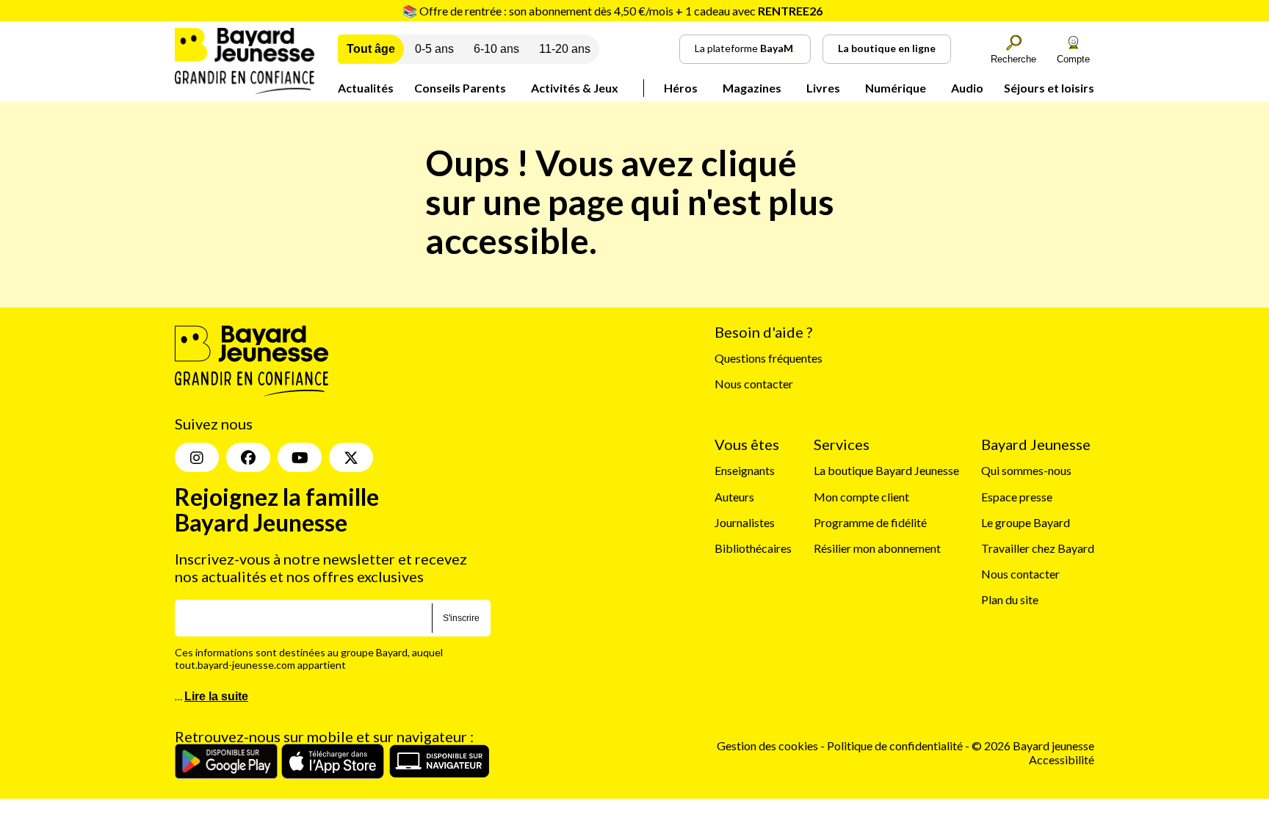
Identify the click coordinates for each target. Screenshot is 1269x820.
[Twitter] (351, 457)
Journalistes (745, 522)
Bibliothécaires (753, 548)
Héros (681, 88)
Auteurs (734, 497)
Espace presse (1016, 497)
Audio (967, 88)
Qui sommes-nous (1026, 470)
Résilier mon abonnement (877, 548)
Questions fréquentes (768, 358)
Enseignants (745, 470)
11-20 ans (564, 49)
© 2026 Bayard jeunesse (1033, 745)
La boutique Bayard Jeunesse (886, 470)
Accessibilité (1061, 759)
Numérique (895, 88)
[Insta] (197, 457)
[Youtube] (300, 457)
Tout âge (371, 49)
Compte (1073, 59)
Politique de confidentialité (896, 745)
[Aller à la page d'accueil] (244, 89)
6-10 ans (496, 49)
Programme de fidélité (870, 522)
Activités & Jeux (574, 88)
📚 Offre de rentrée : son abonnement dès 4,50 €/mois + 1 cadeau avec (612, 11)
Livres (823, 88)
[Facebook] (248, 457)
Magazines (752, 88)
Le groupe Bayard (1025, 522)
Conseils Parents (460, 88)
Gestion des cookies (767, 745)
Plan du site (1009, 599)
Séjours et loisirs (1049, 88)
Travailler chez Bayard (1037, 548)
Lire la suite (216, 696)
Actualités (366, 88)
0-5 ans (434, 49)
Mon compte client (861, 497)
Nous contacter (754, 384)
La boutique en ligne (887, 48)
